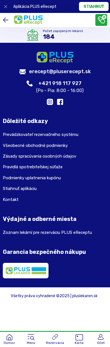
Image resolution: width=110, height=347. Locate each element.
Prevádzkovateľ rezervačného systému (40, 134)
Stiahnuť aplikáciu (20, 188)
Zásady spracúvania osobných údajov (39, 156)
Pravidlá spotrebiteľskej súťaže (33, 166)
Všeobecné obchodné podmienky (35, 145)
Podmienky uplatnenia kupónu (32, 177)
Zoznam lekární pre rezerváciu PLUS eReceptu (47, 232)
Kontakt (11, 199)
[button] (31, 339)
